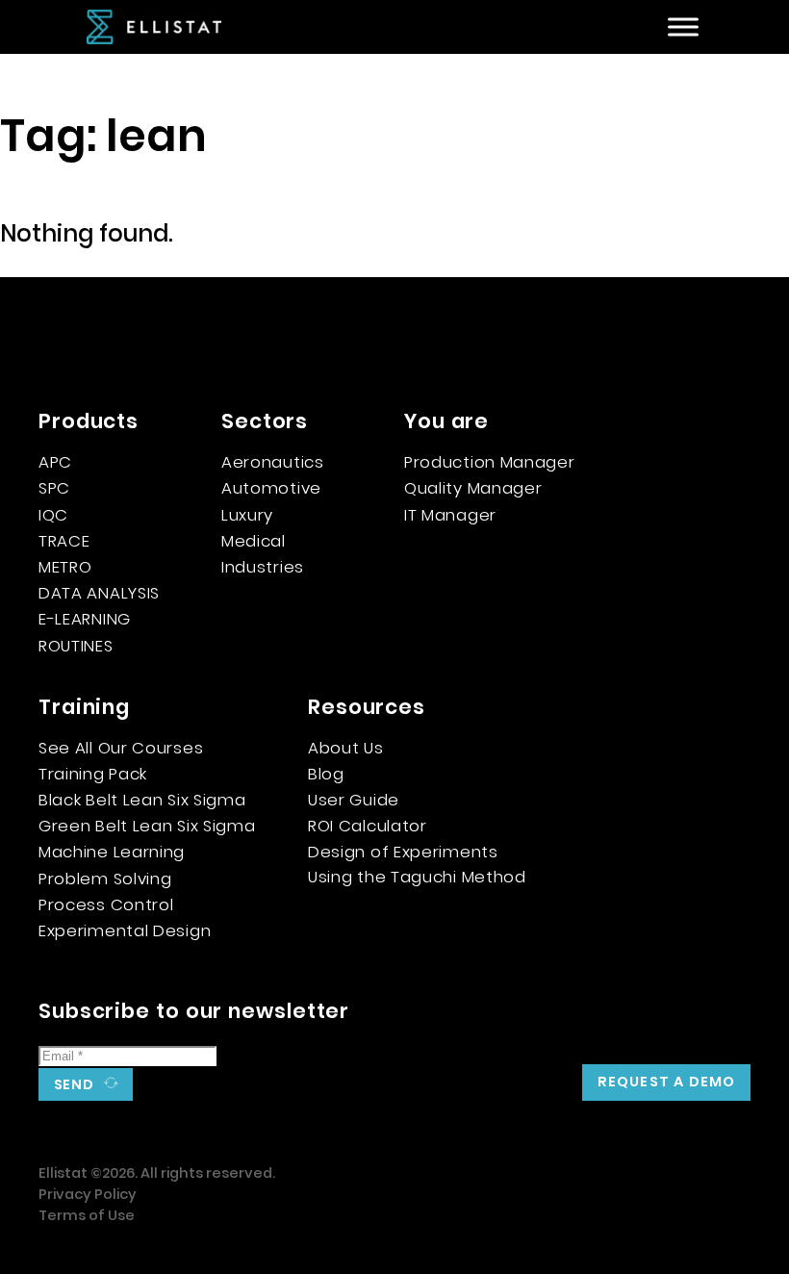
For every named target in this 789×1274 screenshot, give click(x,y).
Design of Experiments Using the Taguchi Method (417, 863)
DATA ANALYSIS (99, 592)
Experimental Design (124, 930)
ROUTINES (76, 645)
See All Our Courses (120, 747)
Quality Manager (473, 487)
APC (55, 461)
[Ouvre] (683, 27)
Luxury (247, 514)
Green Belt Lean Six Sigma (147, 825)
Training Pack (92, 773)
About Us (346, 747)
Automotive (271, 487)
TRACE (64, 540)
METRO (65, 566)
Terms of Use (86, 1215)
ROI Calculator (367, 825)
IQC (53, 514)
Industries (262, 566)
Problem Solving (105, 878)
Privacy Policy (87, 1194)
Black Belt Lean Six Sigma (142, 799)
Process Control (106, 904)
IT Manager (450, 514)
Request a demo (667, 1081)
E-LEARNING (84, 618)
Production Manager (489, 461)
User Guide (353, 799)
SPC (54, 487)
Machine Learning (111, 851)
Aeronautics (272, 461)
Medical (253, 540)
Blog (326, 773)
